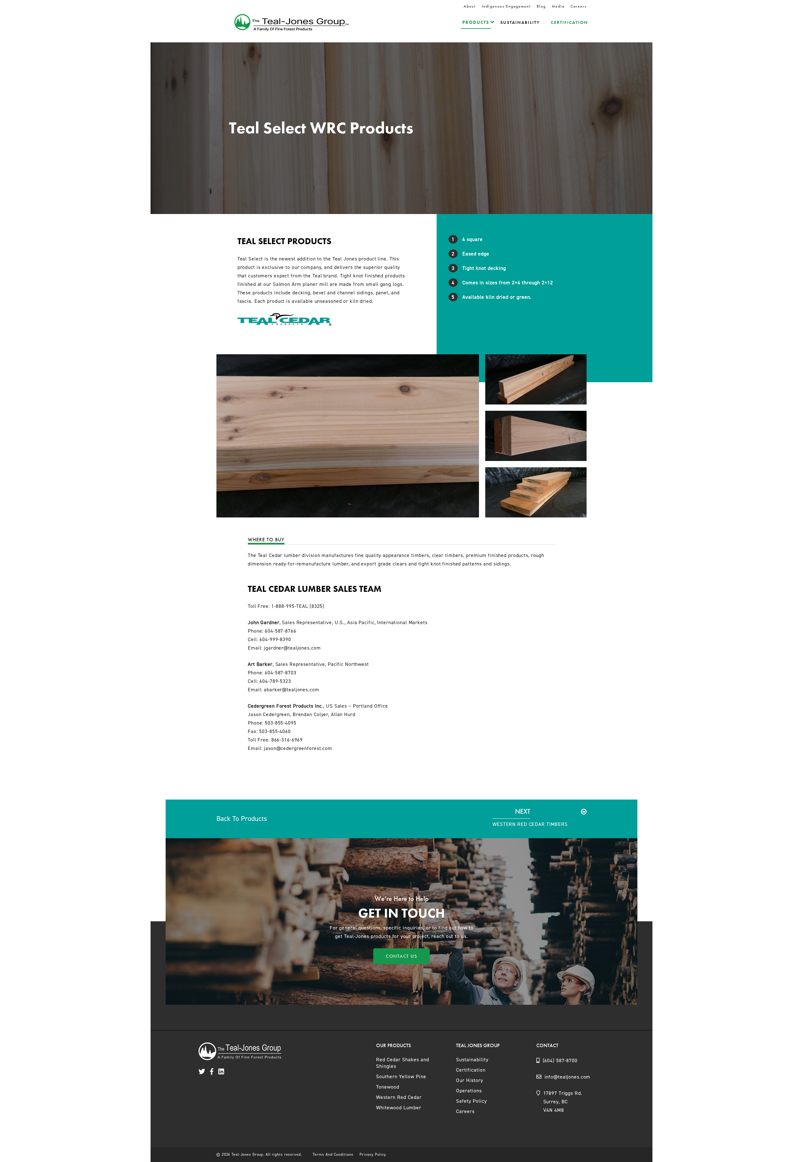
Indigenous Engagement (506, 6)
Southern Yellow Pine (401, 1076)
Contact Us (401, 956)
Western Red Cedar (399, 1097)
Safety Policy (471, 1101)
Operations (469, 1090)
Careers (579, 6)
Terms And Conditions (333, 1154)
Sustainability (520, 22)
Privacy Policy (372, 1154)
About (470, 6)
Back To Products (241, 818)
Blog (541, 6)
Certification (569, 22)
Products (475, 22)
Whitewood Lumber (398, 1107)
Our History (469, 1080)
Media (558, 6)
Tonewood (387, 1087)
